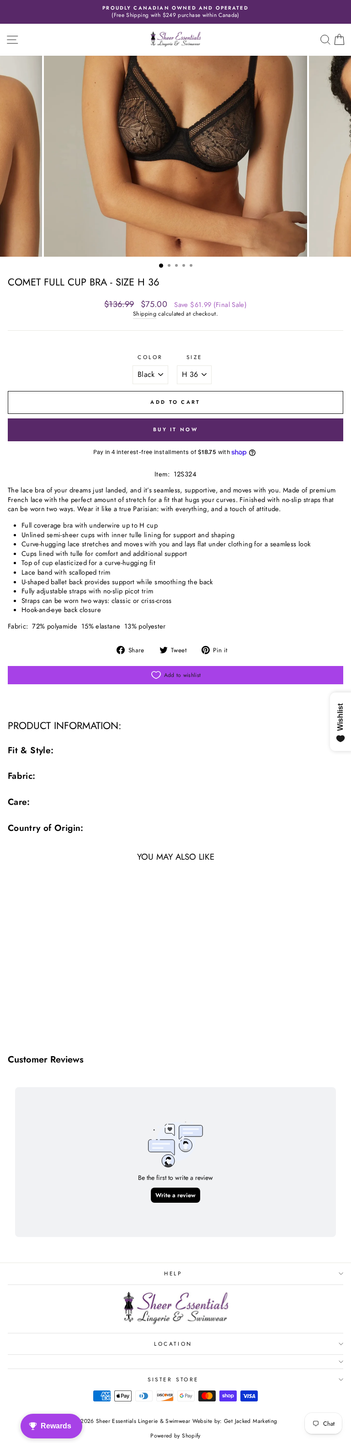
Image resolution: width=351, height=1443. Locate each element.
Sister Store (173, 1379)
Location (173, 1344)
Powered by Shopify (175, 1436)
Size (194, 357)
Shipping (144, 314)
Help (173, 1273)
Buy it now (175, 429)
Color (150, 357)
